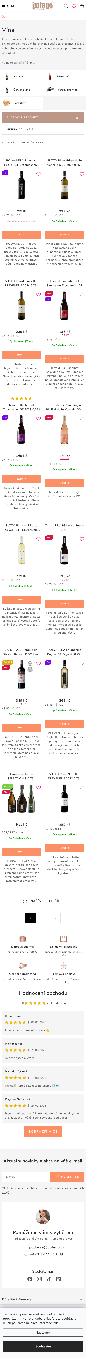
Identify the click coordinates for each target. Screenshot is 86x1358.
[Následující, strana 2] (43, 918)
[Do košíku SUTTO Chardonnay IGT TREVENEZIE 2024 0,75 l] (21, 355)
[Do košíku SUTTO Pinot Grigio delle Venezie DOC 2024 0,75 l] (64, 235)
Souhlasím (43, 1346)
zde (56, 1323)
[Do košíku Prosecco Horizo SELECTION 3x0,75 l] (21, 852)
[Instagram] (39, 1279)
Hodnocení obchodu (43, 993)
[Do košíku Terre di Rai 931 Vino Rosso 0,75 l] (64, 604)
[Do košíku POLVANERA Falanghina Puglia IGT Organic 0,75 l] (64, 724)
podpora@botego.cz (46, 1247)
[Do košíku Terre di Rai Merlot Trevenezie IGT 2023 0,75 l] (21, 479)
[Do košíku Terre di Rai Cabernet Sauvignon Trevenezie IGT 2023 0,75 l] (64, 359)
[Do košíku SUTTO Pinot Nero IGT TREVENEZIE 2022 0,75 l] (64, 848)
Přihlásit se (67, 1177)
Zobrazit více (43, 1131)
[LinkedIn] (58, 1279)
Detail (21, 235)
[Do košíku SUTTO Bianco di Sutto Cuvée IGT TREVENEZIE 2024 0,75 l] (21, 600)
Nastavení (43, 1332)
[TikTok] (49, 1279)
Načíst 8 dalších (46, 901)
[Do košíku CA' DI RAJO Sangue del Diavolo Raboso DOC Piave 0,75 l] (21, 728)
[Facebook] (29, 1279)
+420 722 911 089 (46, 1254)
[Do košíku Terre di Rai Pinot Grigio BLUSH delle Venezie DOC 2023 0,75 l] (64, 483)
